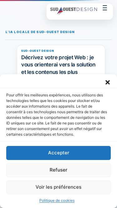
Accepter (58, 153)
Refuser (58, 170)
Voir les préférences (58, 187)
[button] (108, 82)
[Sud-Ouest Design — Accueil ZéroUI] (73, 12)
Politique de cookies (57, 200)
